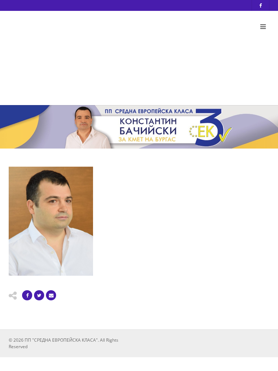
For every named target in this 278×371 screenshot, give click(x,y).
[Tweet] (39, 295)
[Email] (51, 295)
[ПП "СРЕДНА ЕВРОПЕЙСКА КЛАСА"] (94, 55)
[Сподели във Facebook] (27, 295)
